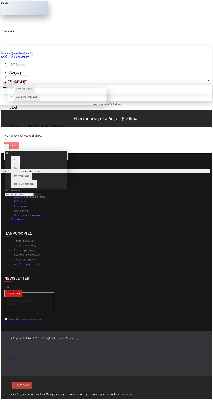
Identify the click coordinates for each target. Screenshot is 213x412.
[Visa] (13, 347)
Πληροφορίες (127, 394)
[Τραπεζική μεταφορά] (13, 365)
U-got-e (83, 338)
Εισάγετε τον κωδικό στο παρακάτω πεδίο (19, 302)
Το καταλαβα (23, 385)
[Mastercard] (13, 356)
